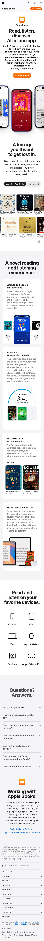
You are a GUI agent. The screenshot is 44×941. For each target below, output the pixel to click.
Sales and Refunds (31, 935)
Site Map (11, 938)
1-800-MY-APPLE (20, 924)
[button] (29, 3)
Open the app (36, 9)
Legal (4, 938)
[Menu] (41, 3)
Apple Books (8, 8)
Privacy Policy (7, 935)
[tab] (15, 184)
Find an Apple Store (22, 922)
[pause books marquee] (39, 241)
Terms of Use (18, 935)
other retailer (35, 922)
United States (6, 928)
